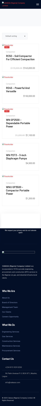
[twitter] (3, 284)
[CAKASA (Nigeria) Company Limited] (15, 4)
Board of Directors (9, 302)
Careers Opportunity (10, 317)
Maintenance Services (11, 346)
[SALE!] (7, 45)
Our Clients (6, 312)
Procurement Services (11, 350)
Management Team (10, 307)
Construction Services (11, 341)
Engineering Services (10, 332)
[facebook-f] (9, 284)
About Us (6, 298)
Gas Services (7, 336)
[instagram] (14, 284)
